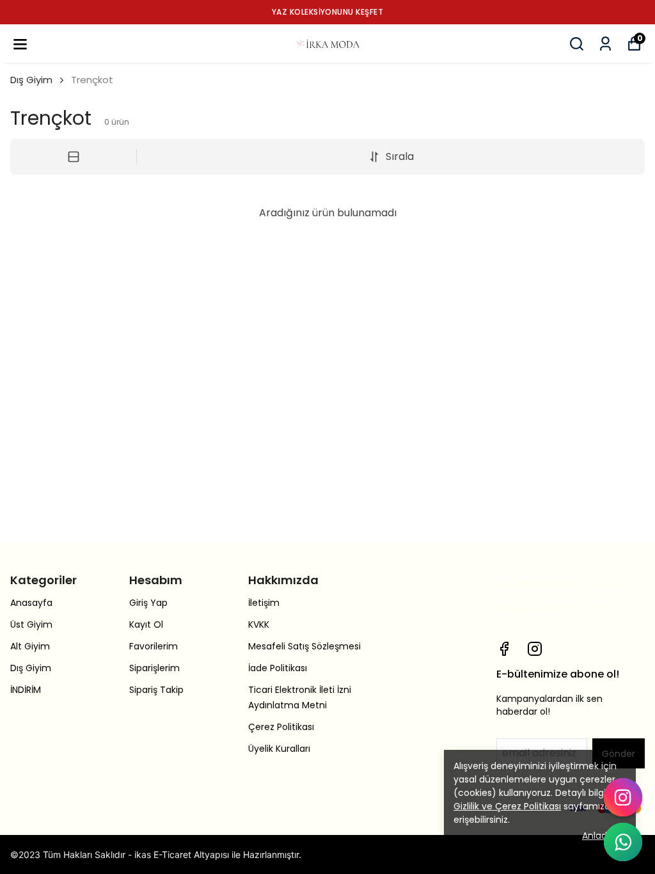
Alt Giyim (30, 646)
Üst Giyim (31, 624)
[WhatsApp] (623, 842)
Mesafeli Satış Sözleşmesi (304, 646)
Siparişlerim (154, 668)
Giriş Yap (148, 602)
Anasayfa (31, 602)
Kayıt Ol (146, 624)
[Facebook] (504, 648)
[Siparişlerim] (605, 44)
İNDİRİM (25, 689)
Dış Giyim (31, 79)
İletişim (264, 602)
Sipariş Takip (156, 689)
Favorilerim (153, 646)
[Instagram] (534, 648)
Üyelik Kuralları (279, 748)
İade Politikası (277, 668)
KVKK (258, 624)
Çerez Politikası (281, 726)
